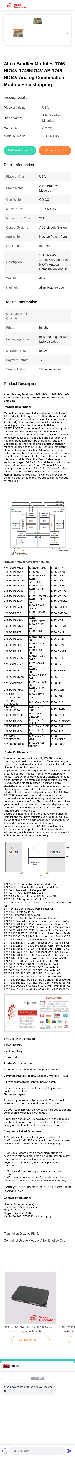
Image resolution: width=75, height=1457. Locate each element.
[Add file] (5, 1451)
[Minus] (69, 1366)
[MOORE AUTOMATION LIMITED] (17, 5)
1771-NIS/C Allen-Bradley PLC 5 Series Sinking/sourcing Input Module (28, 1329)
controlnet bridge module (21, 1240)
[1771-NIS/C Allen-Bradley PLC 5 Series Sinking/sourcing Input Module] (30, 1298)
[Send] (70, 1451)
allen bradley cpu (52, 1240)
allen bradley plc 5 (25, 1233)
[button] (10, 1305)
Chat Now (53, 150)
